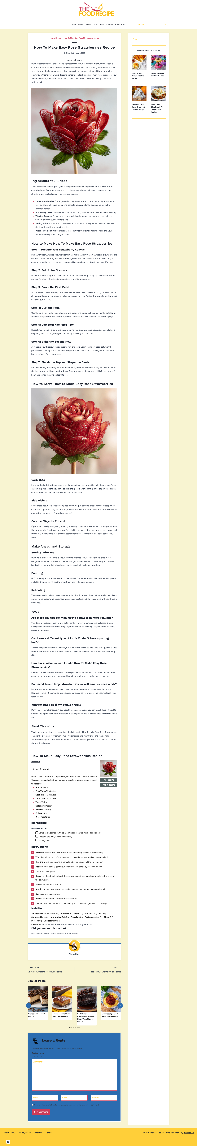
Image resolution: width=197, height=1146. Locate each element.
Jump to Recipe (74, 60)
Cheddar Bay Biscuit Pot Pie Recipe (138, 75)
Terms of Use (38, 1133)
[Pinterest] (8, 1142)
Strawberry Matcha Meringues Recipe (45, 969)
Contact (109, 24)
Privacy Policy (120, 24)
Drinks (95, 24)
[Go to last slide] (28, 1005)
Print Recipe (109, 785)
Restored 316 (189, 1133)
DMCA (14, 1133)
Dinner (88, 24)
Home (74, 24)
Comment (38, 1062)
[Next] (120, 1005)
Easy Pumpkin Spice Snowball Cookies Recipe (138, 107)
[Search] (161, 39)
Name (36, 1097)
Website (95, 1097)
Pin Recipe (109, 780)
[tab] (69, 1027)
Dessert (81, 24)
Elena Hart (70, 53)
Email (65, 1097)
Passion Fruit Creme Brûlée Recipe (105, 969)
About (102, 24)
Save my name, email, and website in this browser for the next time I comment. (66, 1105)
